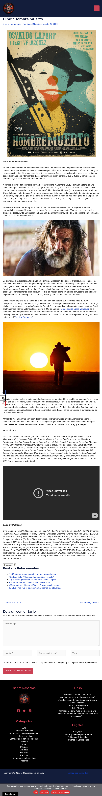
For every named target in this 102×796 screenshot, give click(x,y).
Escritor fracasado (23, 317)
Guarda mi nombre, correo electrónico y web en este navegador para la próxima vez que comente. (52, 662)
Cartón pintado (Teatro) (77, 705)
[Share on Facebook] (3, 392)
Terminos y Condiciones (78, 740)
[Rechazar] (99, 789)
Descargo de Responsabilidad (78, 734)
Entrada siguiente (89, 602)
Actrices (24, 750)
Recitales (24, 752)
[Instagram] (30, 710)
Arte (24, 728)
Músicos (24, 747)
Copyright (77, 731)
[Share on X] (3, 398)
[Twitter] (24, 710)
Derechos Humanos (24, 730)
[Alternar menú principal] (97, 8)
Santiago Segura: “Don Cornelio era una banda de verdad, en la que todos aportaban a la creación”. (77, 714)
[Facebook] (18, 710)
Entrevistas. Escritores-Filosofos (24, 733)
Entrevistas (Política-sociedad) (24, 739)
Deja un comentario (12, 24)
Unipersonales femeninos (24, 758)
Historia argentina (24, 736)
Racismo (24, 755)
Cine (24, 744)
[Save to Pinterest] (3, 403)
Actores (24, 761)
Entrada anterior (12, 602)
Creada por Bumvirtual (78, 773)
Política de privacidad (60, 792)
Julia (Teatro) (78, 708)
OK (36, 792)
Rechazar (44, 792)
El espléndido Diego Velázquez (75, 309)
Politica (24, 741)
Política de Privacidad (78, 737)
